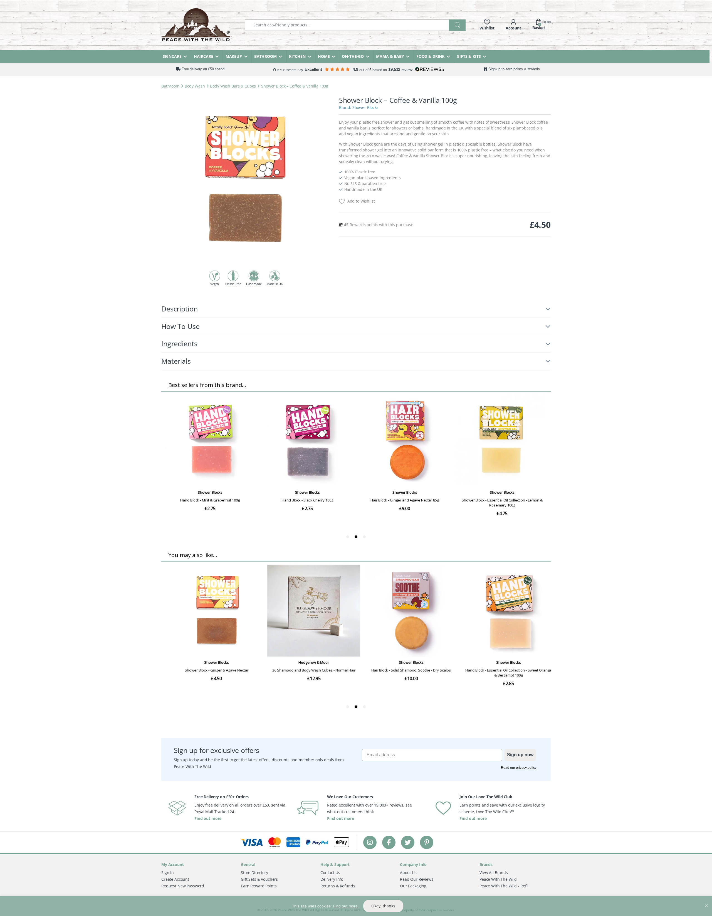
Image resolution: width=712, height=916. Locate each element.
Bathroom (170, 86)
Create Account (175, 879)
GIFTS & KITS (469, 56)
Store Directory (254, 872)
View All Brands (493, 872)
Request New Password (182, 885)
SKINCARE (172, 56)
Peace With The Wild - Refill (504, 885)
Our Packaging (413, 885)
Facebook (389, 842)
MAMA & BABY (390, 56)
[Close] (706, 900)
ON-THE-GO (353, 56)
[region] (356, 906)
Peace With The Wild (498, 879)
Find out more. (346, 906)
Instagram (369, 842)
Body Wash (195, 86)
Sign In (167, 872)
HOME (324, 56)
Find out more (207, 818)
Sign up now (520, 754)
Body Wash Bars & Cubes (233, 86)
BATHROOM (265, 56)
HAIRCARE (203, 56)
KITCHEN (297, 56)
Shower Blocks (365, 107)
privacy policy (526, 768)
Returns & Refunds (337, 885)
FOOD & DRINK (430, 56)
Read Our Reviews (416, 879)
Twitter (407, 842)
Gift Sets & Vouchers (259, 879)
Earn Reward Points (258, 885)
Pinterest (426, 842)
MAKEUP (234, 56)
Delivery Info (331, 879)
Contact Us (330, 872)
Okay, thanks (383, 905)
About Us (408, 872)
